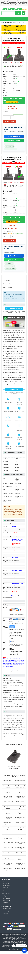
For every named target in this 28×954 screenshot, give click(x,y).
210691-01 (6, 459)
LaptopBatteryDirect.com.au (14, 9)
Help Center (5, 896)
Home (2, 22)
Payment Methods (7, 911)
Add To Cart (10, 121)
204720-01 (17, 467)
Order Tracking (6, 910)
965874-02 (6, 470)
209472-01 (17, 456)
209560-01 (6, 464)
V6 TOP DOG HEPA (7, 496)
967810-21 (17, 459)
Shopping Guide (6, 900)
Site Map (5, 890)
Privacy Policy (6, 887)
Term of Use (5, 889)
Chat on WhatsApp (15, 140)
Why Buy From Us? (7, 883)
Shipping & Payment (8, 283)
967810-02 (17, 464)
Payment (13, 670)
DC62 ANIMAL (18, 483)
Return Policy (5, 902)
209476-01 (17, 470)
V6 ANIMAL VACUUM (8, 493)
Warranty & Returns (8, 287)
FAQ (4, 895)
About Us (5, 881)
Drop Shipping (6, 913)
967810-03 (6, 467)
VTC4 (16, 461)
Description (6, 276)
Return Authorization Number (9, 904)
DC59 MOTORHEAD (8, 483)
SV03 (16, 486)
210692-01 (6, 461)
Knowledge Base (6, 898)
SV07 (4, 489)
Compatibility (6, 280)
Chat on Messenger (15, 136)
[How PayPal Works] (11, 926)
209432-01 (6, 456)
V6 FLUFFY (17, 493)
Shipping (13, 596)
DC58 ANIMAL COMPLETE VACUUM (18, 479)
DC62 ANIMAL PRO (7, 486)
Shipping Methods (7, 908)
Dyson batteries (8, 22)
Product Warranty (6, 885)
